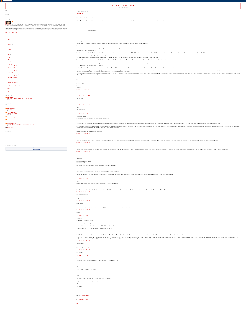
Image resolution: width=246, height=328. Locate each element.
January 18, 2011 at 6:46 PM (83, 288)
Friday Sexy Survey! (11, 64)
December (10, 44)
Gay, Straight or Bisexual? (12, 77)
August (9, 51)
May (9, 56)
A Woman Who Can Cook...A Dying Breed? (15, 74)
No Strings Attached (11, 67)
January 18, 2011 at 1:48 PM (83, 178)
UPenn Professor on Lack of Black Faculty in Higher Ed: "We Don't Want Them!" (19, 98)
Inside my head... (10, 116)
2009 (8, 90)
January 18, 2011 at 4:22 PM (83, 230)
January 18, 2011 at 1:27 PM (83, 142)
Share (77, 303)
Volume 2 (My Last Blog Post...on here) (13, 117)
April (9, 57)
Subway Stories (9, 109)
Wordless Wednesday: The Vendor (12, 113)
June (9, 54)
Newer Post (78, 292)
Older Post (238, 292)
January (9, 62)
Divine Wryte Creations (11, 108)
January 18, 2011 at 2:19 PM (83, 200)
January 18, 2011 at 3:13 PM (83, 209)
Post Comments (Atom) (85, 295)
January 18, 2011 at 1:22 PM (83, 133)
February (9, 61)
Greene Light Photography (12, 112)
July (9, 52)
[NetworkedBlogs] (36, 147)
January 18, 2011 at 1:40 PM (83, 151)
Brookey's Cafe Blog (123, 5)
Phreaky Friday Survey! (12, 80)
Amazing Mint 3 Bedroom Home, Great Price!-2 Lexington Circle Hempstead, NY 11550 (20, 124)
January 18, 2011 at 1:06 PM (83, 104)
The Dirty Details (10, 127)
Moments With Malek (11, 101)
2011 (8, 42)
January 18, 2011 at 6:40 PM (83, 262)
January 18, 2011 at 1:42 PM (83, 167)
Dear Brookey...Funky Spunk (13, 84)
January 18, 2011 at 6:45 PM (83, 271)
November (10, 46)
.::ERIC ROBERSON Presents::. (12, 119)
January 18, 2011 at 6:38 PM (83, 255)
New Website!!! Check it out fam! (12, 120)
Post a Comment (79, 290)
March (9, 59)
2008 (8, 91)
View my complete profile (11, 32)
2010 (8, 88)
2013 (8, 39)
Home (159, 292)
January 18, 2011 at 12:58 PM (83, 95)
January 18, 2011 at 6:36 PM (83, 249)
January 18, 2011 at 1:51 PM (83, 185)
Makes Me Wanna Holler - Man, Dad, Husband (15, 104)
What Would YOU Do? (11, 69)
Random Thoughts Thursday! (13, 65)
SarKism (77, 154)
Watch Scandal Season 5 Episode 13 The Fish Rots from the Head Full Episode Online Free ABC (22, 102)
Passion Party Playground (11, 123)
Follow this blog (36, 149)
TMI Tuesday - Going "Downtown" (14, 85)
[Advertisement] (86, 314)
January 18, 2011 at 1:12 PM (83, 113)
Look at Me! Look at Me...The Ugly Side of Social (14, 105)
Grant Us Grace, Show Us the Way (13, 79)
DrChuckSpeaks (10, 97)
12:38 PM (83, 15)
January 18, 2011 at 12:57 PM (83, 89)
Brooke (77, 136)
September (10, 49)
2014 (8, 37)
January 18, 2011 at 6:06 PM (83, 240)
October (9, 47)
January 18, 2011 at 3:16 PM (83, 215)
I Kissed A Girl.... (80, 13)
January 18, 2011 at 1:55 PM (83, 191)
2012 (8, 41)
